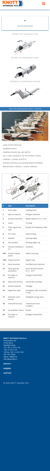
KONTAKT (7, 373)
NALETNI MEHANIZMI (25, 26)
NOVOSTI (7, 364)
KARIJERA (7, 368)
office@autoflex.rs (10, 359)
